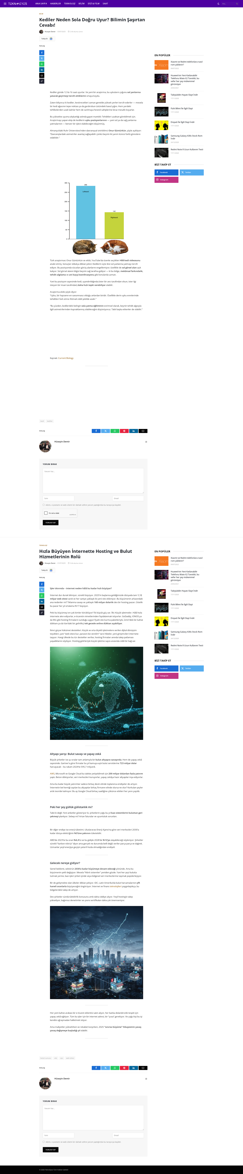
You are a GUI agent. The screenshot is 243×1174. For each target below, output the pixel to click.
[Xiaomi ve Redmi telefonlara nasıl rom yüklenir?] (161, 65)
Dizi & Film (94, 3)
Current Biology (66, 358)
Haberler (55, 3)
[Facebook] (41, 52)
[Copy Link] (41, 81)
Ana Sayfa (41, 3)
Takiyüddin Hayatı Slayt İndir (184, 94)
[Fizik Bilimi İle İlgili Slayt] (161, 111)
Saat (105, 3)
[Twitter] (41, 58)
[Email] (41, 75)
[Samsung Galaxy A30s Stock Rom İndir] (161, 139)
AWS (52, 773)
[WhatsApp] (41, 64)
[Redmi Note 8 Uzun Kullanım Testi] (161, 152)
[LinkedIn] (41, 69)
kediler (50, 421)
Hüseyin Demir (50, 31)
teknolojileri (116, 886)
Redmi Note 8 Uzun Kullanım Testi (187, 149)
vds (55, 1058)
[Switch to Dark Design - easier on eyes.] (218, 4)
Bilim (82, 3)
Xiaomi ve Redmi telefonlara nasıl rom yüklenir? (186, 63)
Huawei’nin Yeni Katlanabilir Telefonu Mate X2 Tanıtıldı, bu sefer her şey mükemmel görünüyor (185, 80)
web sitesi (70, 1058)
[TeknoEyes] (19, 3)
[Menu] (5, 4)
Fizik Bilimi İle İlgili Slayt (182, 108)
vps (61, 1058)
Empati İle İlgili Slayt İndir (183, 122)
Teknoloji (69, 3)
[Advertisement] (96, 66)
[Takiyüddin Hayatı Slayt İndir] (161, 98)
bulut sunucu (45, 1058)
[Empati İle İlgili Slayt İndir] (161, 125)
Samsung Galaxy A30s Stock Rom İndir (186, 137)
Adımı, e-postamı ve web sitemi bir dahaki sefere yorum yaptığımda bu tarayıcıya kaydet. (83, 505)
